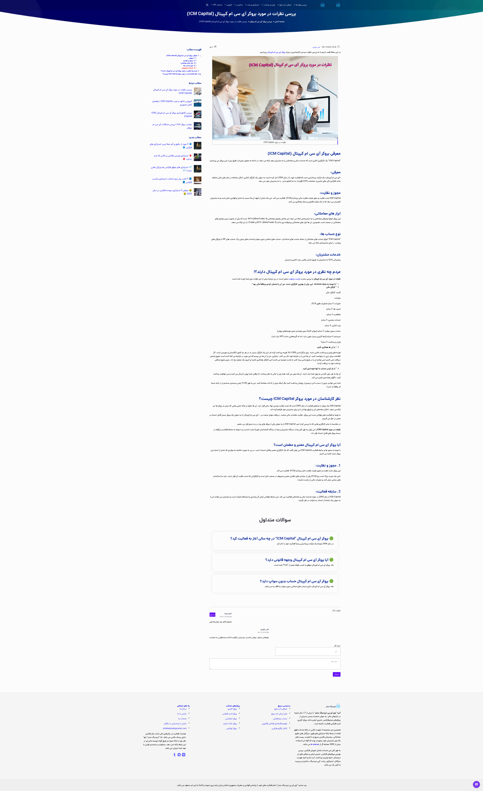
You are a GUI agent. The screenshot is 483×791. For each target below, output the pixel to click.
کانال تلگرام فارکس (279, 728)
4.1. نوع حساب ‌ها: (189, 65)
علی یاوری (316, 47)
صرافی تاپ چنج (280, 708)
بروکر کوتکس (231, 728)
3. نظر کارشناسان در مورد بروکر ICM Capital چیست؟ (181, 74)
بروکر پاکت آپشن (230, 723)
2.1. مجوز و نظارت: (189, 61)
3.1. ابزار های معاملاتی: (188, 63)
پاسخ (212, 614)
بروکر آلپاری (232, 708)
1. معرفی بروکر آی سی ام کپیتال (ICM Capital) (182, 55)
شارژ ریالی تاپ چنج (279, 713)
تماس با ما (182, 713)
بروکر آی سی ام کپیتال (276, 52)
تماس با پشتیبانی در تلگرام (175, 723)
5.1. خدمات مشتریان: (189, 68)
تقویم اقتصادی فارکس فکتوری (274, 723)
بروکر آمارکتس (231, 718)
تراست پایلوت (294, 278)
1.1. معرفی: (192, 58)
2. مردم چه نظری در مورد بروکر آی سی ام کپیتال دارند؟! (180, 71)
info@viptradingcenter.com (175, 728)
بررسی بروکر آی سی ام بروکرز (261, 21)
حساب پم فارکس (280, 718)
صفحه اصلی (280, 21)
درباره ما (183, 708)
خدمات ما (182, 718)
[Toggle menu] (476, 784)
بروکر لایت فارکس (230, 713)
